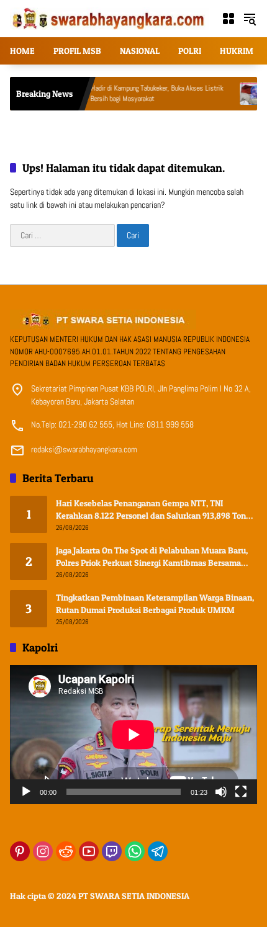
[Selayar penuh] (241, 792)
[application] (133, 734)
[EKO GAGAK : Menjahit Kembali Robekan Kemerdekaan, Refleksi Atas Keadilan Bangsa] (236, 94)
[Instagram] (43, 851)
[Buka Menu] (228, 18)
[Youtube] (89, 851)
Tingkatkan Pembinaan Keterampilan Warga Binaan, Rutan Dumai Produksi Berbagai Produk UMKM (155, 603)
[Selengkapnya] (133, 319)
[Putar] (26, 792)
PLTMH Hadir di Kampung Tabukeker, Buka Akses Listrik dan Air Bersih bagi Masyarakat (132, 93)
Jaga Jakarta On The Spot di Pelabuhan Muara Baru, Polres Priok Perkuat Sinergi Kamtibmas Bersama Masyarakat (152, 556)
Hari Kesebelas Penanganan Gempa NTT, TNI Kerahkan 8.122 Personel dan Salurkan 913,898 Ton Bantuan (151, 509)
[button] (249, 18)
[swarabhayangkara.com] (109, 18)
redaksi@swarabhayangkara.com (84, 449)
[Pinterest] (20, 851)
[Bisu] (221, 792)
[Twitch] (112, 851)
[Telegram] (158, 851)
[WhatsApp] (135, 851)
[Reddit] (66, 851)
